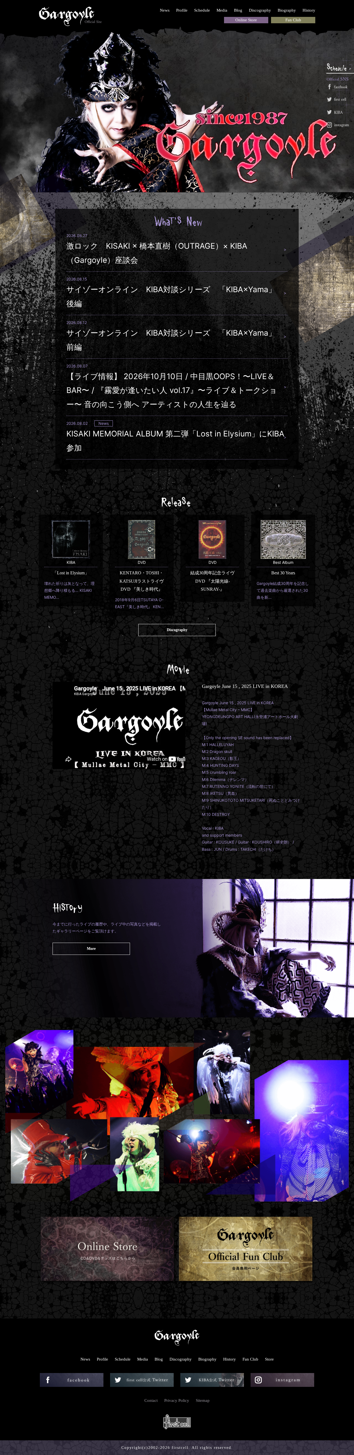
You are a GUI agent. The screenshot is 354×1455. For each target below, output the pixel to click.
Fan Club (293, 20)
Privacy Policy (176, 1400)
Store (269, 1359)
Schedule (202, 10)
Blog (238, 10)
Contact (151, 1400)
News (165, 10)
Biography (287, 10)
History (309, 10)
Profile (182, 10)
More (91, 949)
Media (222, 10)
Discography (260, 10)
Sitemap (203, 1400)
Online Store (246, 20)
